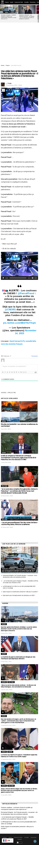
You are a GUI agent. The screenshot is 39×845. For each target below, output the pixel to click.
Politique (4, 486)
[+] (25, 372)
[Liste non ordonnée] (14, 372)
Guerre (4, 421)
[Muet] (33, 278)
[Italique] (5, 372)
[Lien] (21, 372)
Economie (32, 2)
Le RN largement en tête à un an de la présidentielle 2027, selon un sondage (19, 587)
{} (23, 372)
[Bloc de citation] (16, 372)
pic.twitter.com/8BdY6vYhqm (19, 323)
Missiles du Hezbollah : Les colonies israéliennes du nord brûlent (19, 425)
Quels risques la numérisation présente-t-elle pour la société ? (20, 592)
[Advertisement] (19, 44)
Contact (19, 839)
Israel (4, 392)
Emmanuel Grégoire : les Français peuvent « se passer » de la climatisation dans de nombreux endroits (26, 17)
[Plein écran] (36, 278)
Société (26, 2)
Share (3, 90)
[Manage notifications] (35, 841)
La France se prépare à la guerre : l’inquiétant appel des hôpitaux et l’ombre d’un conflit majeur (19, 756)
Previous (1, 13)
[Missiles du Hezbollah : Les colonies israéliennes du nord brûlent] (19, 411)
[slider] (18, 277)
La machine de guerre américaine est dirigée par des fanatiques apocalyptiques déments (18, 658)
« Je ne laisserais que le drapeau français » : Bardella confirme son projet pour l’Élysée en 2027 (20, 582)
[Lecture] (3, 278)
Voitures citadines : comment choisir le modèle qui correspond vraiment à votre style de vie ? (8, 17)
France (7, 2)
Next (38, 13)
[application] (19, 266)
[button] (19, 266)
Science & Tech (19, 2)
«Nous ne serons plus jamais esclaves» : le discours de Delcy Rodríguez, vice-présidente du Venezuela (18, 686)
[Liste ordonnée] (12, 372)
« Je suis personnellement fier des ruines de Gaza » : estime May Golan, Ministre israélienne (19, 523)
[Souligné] (7, 372)
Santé (11, 2)
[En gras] (3, 372)
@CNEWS (10, 309)
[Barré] (9, 372)
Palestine (12, 392)
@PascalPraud (26, 293)
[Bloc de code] (19, 372)
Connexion (34, 356)
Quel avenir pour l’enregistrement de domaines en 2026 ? (19, 595)
